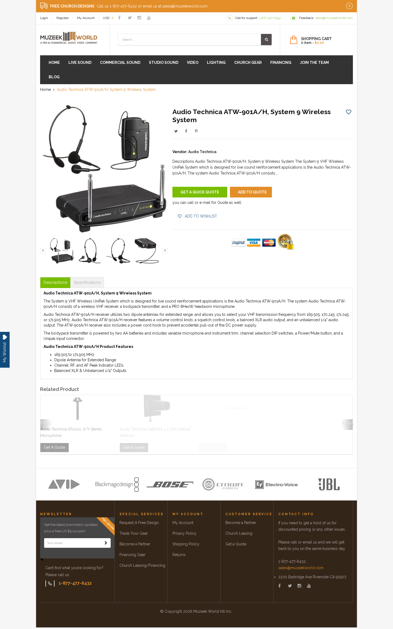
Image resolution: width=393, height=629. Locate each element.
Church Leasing (238, 533)
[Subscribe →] (106, 543)
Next (347, 423)
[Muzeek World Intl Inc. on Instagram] (139, 17)
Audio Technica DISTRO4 (220, 429)
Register (62, 18)
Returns (179, 555)
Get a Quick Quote (199, 192)
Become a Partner (135, 544)
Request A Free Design (139, 523)
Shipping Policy (185, 544)
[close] (349, 6)
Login (44, 18)
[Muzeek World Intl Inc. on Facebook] (119, 17)
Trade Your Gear (134, 533)
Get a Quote (235, 544)
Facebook (186, 131)
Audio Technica (202, 152)
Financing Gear (132, 555)
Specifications (87, 283)
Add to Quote (252, 192)
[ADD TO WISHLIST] (348, 111)
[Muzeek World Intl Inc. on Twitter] (130, 17)
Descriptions (55, 283)
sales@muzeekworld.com (300, 568)
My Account (86, 18)
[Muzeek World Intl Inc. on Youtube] (149, 17)
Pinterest (196, 131)
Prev (45, 423)
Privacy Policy (184, 533)
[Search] (266, 39)
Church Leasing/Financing (142, 565)
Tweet (175, 131)
